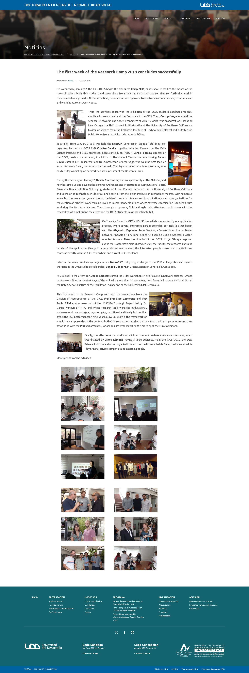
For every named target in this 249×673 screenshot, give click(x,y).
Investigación (167, 597)
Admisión (194, 597)
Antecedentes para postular (201, 601)
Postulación (194, 608)
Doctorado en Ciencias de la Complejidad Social (68, 5)
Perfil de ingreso (56, 605)
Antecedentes (164, 605)
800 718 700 (51, 669)
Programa (119, 597)
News (72, 54)
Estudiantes (90, 605)
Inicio (35, 597)
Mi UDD (174, 669)
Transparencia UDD (189, 669)
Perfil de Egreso (55, 612)
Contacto (87, 653)
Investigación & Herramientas (61, 608)
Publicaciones (164, 616)
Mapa (95, 653)
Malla (115, 620)
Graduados (89, 608)
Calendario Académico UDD (213, 669)
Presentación (57, 597)
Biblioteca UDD (161, 669)
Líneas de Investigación (168, 601)
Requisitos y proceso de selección (203, 605)
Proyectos (163, 612)
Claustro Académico (93, 601)
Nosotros (91, 597)
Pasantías (163, 608)
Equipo (88, 612)
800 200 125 (39, 669)
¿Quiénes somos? (56, 601)
